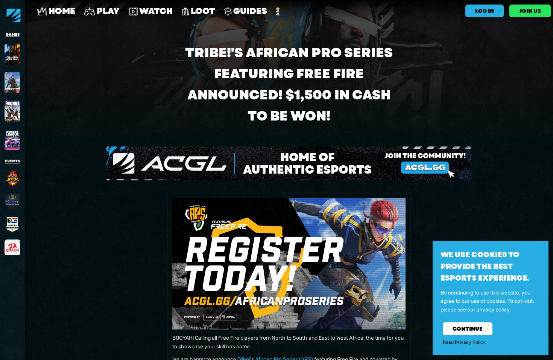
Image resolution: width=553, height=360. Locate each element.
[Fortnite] (12, 111)
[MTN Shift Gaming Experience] (12, 201)
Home (61, 11)
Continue (468, 329)
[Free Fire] (12, 82)
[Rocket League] (12, 139)
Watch (155, 11)
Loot (202, 11)
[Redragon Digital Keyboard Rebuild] (12, 247)
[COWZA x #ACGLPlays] (12, 224)
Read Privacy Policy (464, 342)
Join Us (530, 11)
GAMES (13, 34)
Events (12, 161)
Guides (249, 11)
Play (107, 11)
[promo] (288, 163)
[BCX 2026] (12, 178)
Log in (484, 11)
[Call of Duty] (12, 54)
